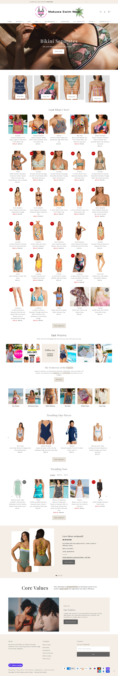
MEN (29, 21)
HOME (9, 21)
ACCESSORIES (50, 21)
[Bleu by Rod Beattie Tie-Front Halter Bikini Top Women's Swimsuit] (79, 124)
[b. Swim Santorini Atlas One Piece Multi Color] (79, 196)
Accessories (46, 650)
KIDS (37, 21)
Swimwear (46, 647)
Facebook (50, 355)
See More (59, 379)
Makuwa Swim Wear (26, 672)
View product (68, 562)
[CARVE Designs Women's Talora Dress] (100, 488)
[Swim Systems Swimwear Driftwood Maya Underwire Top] (38, 196)
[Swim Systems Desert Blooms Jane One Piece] (58, 230)
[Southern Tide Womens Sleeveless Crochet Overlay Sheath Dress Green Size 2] (17, 488)
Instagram (50, 353)
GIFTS (91, 21)
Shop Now (20, 96)
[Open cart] (109, 12)
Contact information (49, 670)
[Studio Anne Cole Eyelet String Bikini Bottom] (100, 262)
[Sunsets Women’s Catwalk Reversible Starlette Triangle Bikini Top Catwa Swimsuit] (100, 160)
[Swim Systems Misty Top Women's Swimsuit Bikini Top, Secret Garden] (100, 196)
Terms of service (29, 670)
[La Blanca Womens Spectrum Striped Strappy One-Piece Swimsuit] (98, 432)
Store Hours (46, 658)
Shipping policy (39, 670)
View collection (59, 325)
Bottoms (59, 475)
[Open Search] (101, 12)
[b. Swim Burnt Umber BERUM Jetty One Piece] (58, 262)
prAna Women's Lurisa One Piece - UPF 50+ (76, 557)
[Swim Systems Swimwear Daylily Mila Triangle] (17, 196)
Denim (66, 475)
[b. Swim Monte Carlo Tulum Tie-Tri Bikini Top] (58, 196)
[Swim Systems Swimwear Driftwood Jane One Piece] (79, 230)
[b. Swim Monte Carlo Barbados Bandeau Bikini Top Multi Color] (79, 160)
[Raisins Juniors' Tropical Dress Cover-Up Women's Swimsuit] (79, 488)
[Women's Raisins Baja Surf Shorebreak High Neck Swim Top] (58, 124)
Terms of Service (48, 653)
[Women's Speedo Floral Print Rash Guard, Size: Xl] (72, 432)
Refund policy (47, 656)
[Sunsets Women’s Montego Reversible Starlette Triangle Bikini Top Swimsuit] (58, 160)
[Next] (109, 438)
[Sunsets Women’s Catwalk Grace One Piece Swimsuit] (17, 230)
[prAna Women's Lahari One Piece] (17, 262)
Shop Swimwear (71, 622)
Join (93, 654)
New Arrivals (46, 644)
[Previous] (8, 438)
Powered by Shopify (40, 672)
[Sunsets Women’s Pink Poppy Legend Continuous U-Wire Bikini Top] (17, 124)
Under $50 (65, 21)
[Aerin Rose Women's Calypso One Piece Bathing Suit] (20, 432)
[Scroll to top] (114, 671)
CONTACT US (104, 21)
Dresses (52, 475)
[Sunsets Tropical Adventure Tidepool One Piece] (100, 230)
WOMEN (19, 21)
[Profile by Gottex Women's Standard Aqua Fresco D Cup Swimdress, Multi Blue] (38, 488)
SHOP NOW (32, 48)
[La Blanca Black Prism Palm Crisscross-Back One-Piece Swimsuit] (79, 262)
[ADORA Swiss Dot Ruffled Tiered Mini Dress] (100, 296)
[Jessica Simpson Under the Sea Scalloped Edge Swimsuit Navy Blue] (46, 432)
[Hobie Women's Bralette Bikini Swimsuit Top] (58, 296)
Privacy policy (20, 670)
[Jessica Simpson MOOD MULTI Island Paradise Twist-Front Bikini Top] (38, 124)
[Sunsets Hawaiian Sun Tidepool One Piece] (38, 262)
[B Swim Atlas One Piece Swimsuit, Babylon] (38, 230)
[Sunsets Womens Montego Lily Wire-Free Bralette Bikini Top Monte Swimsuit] (38, 160)
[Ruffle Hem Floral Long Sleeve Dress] (79, 296)
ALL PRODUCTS (79, 21)
